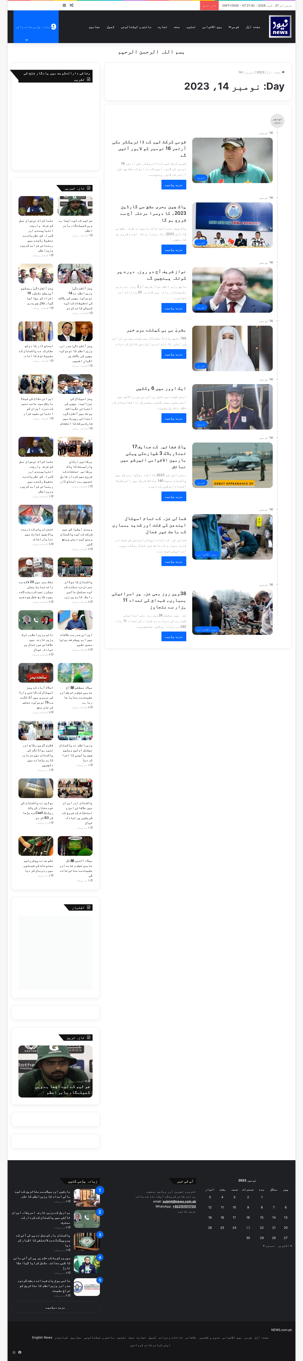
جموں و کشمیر (209, 1337)
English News (42, 1337)
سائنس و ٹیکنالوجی (136, 27)
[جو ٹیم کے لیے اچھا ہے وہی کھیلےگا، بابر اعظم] (75, 206)
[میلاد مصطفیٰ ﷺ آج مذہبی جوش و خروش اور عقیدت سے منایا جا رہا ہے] (75, 673)
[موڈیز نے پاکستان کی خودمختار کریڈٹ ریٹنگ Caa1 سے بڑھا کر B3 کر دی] (35, 788)
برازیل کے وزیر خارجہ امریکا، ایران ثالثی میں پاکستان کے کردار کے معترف (41, 1217)
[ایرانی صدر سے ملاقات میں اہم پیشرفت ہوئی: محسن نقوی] (75, 620)
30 (248, 1238)
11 (222, 1207)
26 (210, 1227)
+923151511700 (184, 1206)
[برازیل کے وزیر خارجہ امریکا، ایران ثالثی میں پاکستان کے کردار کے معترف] (87, 1219)
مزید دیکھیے (55, 1307)
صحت (177, 27)
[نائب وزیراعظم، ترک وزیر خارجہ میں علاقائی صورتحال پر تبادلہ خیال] (35, 620)
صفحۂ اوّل (253, 27)
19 (210, 1217)
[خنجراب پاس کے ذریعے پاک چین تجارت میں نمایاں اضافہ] (35, 514)
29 (262, 1238)
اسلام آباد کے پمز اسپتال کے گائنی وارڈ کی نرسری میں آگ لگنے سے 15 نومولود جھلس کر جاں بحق (36, 697)
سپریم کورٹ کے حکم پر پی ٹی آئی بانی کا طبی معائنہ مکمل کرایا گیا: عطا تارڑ (42, 1263)
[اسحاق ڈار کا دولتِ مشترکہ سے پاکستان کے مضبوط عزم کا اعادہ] (35, 331)
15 (261, 1217)
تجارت (162, 27)
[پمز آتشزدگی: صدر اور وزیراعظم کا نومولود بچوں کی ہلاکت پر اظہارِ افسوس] (75, 331)
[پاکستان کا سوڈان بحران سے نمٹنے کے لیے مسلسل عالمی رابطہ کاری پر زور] (75, 567)
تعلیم (191, 27)
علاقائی (191, 1337)
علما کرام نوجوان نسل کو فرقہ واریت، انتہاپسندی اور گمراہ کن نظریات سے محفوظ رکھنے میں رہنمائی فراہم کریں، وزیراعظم (36, 235)
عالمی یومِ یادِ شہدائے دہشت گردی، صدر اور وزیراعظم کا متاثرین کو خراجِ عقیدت (44, 1285)
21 (274, 1227)
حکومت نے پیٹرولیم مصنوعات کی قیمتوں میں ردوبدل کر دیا (38, 865)
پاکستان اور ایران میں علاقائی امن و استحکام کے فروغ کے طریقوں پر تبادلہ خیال (77, 813)
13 (285, 1217)
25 (222, 1227)
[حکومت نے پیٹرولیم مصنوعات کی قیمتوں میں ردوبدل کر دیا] (35, 846)
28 (274, 1238)
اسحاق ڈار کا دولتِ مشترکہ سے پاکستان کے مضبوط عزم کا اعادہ (36, 351)
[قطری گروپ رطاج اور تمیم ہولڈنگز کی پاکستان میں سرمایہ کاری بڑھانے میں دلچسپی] (35, 730)
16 (248, 1217)
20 (286, 1227)
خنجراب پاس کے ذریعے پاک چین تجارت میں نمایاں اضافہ (37, 534)
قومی (235, 27)
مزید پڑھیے (174, 185)
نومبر (249, 72)
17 (234, 1217)
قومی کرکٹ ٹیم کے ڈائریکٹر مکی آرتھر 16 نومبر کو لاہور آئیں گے (149, 148)
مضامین (94, 27)
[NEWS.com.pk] (280, 26)
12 (210, 1207)
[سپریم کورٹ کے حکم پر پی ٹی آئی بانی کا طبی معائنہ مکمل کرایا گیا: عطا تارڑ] (87, 1264)
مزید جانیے (187, 1211)
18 (222, 1217)
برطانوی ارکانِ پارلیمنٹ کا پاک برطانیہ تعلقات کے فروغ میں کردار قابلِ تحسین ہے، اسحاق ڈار (76, 471)
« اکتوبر (285, 1245)
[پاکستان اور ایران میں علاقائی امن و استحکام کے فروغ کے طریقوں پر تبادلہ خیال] (75, 788)
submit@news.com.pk (179, 1201)
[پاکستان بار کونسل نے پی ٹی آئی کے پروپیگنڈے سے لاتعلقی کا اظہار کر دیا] (87, 1242)
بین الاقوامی (212, 27)
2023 (260, 72)
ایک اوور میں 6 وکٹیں (161, 388)
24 (234, 1227)
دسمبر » (269, 1245)
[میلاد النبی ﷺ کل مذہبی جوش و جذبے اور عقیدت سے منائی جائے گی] (75, 846)
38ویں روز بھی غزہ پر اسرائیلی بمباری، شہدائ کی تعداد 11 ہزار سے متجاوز (149, 600)
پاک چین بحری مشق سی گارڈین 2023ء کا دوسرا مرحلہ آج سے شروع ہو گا (153, 213)
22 (262, 1227)
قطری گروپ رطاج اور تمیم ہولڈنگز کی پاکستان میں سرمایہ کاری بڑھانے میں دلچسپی (37, 755)
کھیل (110, 27)
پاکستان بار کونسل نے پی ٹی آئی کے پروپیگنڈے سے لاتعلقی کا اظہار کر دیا (43, 1240)
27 (285, 1238)
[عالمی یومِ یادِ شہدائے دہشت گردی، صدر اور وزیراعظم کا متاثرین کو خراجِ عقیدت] (87, 1287)
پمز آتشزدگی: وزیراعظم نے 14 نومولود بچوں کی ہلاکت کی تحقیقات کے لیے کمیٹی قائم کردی (75, 298)
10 (234, 1207)
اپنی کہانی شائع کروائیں (150, 1345)
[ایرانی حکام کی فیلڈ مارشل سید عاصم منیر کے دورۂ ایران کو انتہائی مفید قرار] (35, 384)
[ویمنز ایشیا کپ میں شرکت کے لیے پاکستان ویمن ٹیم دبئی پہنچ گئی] (75, 514)
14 (274, 1217)
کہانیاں (61, 1337)
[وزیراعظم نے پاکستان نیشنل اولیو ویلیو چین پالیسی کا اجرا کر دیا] (75, 730)
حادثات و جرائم (170, 1337)
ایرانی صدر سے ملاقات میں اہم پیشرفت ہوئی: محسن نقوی (76, 639)
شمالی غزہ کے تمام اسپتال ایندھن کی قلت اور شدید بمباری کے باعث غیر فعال (149, 524)
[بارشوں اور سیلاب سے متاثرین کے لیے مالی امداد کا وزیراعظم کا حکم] (87, 1198)
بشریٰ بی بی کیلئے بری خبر (156, 330)
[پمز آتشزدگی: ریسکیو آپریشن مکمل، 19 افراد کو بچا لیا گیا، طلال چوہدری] (35, 273)
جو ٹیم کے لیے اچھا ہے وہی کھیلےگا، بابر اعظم (76, 225)
